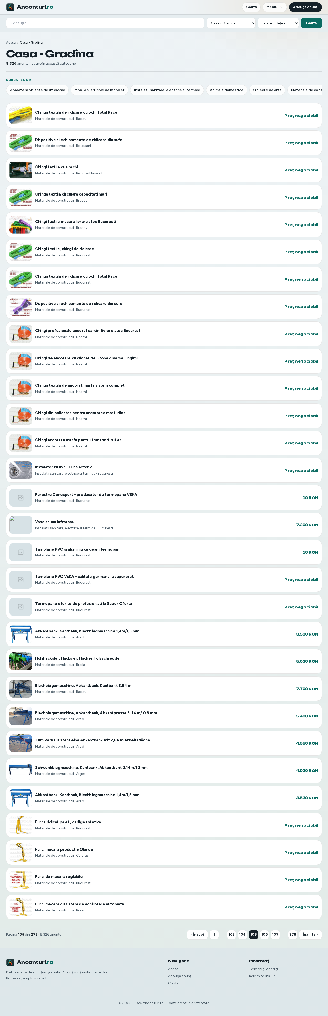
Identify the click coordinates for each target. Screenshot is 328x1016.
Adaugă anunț (305, 7)
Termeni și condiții (264, 969)
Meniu (272, 7)
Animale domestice (226, 90)
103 (232, 934)
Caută (251, 7)
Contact (175, 983)
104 (242, 934)
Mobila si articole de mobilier (99, 90)
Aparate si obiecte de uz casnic (37, 90)
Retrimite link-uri (262, 976)
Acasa (11, 42)
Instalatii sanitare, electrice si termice (167, 90)
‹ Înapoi (197, 934)
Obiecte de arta (267, 90)
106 (264, 934)
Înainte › (310, 934)
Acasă (173, 969)
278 (292, 934)
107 (275, 934)
